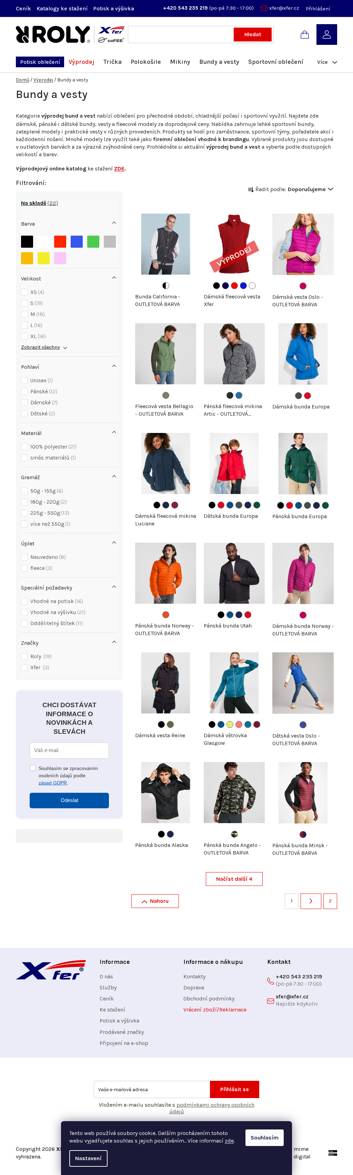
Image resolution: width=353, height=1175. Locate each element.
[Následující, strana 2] (311, 901)
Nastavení (88, 1158)
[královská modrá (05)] (229, 505)
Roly (40, 656)
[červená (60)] (307, 395)
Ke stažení (112, 1009)
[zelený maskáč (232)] (234, 834)
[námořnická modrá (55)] (165, 505)
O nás (106, 976)
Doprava (193, 987)
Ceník (23, 8)
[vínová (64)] (256, 724)
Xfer (39, 667)
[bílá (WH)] (252, 285)
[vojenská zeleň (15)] (170, 724)
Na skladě (38, 203)
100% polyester (52, 446)
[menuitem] (40, 62)
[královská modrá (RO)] (243, 285)
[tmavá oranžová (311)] (165, 614)
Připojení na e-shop (124, 1043)
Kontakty (194, 976)
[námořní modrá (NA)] (225, 285)
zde (229, 1140)
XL (37, 336)
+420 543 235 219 (186, 8)
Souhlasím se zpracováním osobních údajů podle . (68, 776)
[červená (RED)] (234, 285)
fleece (40, 568)
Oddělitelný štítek (55, 623)
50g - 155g (45, 490)
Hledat (252, 34)
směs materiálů (52, 457)
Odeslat (69, 800)
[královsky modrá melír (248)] (238, 395)
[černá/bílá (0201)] (165, 285)
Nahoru (159, 901)
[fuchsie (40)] (303, 286)
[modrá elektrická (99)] (303, 724)
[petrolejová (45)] (247, 724)
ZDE (119, 168)
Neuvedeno (47, 557)
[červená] (60, 240)
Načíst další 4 (234, 879)
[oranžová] (27, 256)
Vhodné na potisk (55, 601)
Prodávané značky (122, 1032)
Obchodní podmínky (208, 998)
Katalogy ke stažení (62, 8)
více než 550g (49, 524)
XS (36, 292)
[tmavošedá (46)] (298, 395)
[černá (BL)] (216, 285)
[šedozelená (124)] (165, 395)
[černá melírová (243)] (229, 395)
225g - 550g (49, 513)
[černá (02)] (156, 505)
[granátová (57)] (174, 505)
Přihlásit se (234, 1089)
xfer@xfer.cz (284, 8)
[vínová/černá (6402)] (303, 834)
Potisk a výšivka (113, 8)
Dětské (41, 413)
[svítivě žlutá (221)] (229, 724)
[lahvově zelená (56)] (256, 505)
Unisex (40, 380)
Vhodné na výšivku (57, 612)
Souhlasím (265, 1137)
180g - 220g (47, 501)
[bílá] (44, 240)
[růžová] (60, 256)
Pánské (43, 391)
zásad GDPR (53, 783)
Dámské (43, 402)
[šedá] (110, 240)
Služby (108, 987)
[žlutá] (44, 256)
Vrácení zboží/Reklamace (214, 1009)
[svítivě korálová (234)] (238, 724)
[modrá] (77, 240)
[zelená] (93, 240)
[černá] (27, 240)
